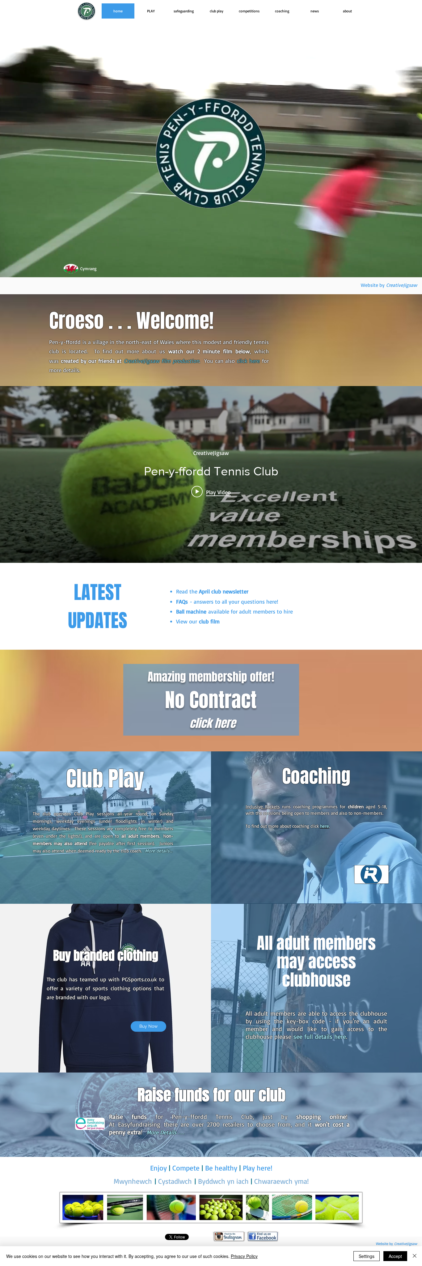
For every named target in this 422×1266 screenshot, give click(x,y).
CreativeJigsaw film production (161, 360)
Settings (366, 1256)
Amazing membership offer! (211, 677)
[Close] (414, 1256)
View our (198, 621)
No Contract (211, 700)
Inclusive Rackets (263, 806)
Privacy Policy (244, 1256)
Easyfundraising (141, 1124)
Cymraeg (88, 268)
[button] (150, 11)
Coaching (316, 776)
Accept (395, 1256)
